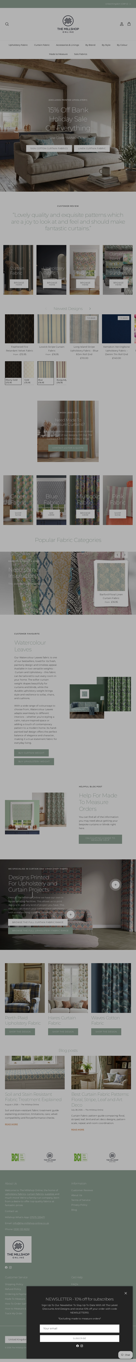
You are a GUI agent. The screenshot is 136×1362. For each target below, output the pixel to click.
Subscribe (79, 1338)
